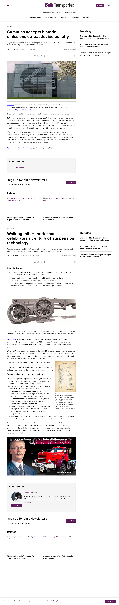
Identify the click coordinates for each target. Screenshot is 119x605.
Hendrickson (11, 339)
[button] (8, 5)
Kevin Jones (11, 49)
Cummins (10, 105)
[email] (47, 56)
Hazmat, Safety (50, 17)
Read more (11, 148)
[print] (75, 56)
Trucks (9, 26)
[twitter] (41, 56)
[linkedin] (38, 56)
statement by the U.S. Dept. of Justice (22, 110)
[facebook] (35, 56)
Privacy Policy (57, 601)
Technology (75, 17)
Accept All (110, 601)
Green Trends (63, 17)
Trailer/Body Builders (25, 148)
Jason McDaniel (12, 256)
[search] (11, 5)
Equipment (86, 17)
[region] (59, 601)
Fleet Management (35, 17)
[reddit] (44, 56)
